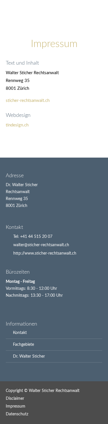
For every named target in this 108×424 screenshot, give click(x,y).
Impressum (15, 406)
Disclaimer (15, 399)
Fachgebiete (23, 345)
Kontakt (20, 333)
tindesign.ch (17, 125)
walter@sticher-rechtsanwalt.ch (41, 245)
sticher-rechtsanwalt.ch (28, 100)
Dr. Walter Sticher (29, 356)
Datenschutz (17, 414)
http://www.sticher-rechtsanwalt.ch (44, 253)
